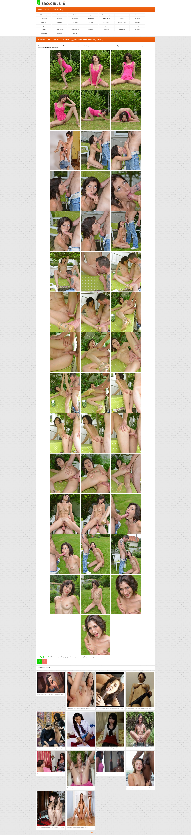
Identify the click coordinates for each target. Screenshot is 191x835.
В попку (59, 18)
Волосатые (75, 18)
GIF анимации (44, 15)
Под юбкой (106, 26)
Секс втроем (137, 26)
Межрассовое (122, 22)
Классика (43, 22)
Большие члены (122, 15)
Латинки (59, 22)
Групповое (91, 18)
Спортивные (75, 29)
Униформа (122, 29)
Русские (122, 26)
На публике (44, 26)
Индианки (137, 18)
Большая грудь (106, 15)
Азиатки (59, 15)
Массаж (91, 22)
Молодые (137, 22)
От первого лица (75, 26)
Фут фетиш (44, 33)
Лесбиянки (75, 22)
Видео (47, 9)
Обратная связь (95, 833)
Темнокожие (90, 29)
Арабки (75, 15)
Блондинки (91, 15)
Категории (55, 9)
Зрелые (122, 18)
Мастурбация (106, 22)
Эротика (75, 33)
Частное (59, 33)
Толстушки (106, 29)
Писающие (91, 26)
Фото (40, 9)
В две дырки (43, 18)
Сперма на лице (59, 29)
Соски (44, 29)
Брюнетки (137, 15)
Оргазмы (59, 26)
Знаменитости (106, 18)
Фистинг (137, 29)
